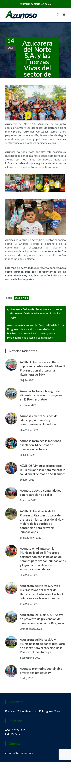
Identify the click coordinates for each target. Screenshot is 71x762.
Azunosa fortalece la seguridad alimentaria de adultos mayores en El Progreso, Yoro (41, 395)
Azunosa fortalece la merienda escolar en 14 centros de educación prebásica (40, 445)
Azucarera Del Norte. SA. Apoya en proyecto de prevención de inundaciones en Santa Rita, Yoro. (36, 313)
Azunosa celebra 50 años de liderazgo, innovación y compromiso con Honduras (39, 420)
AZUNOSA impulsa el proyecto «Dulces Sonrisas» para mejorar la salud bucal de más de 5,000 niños (42, 470)
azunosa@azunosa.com (19, 753)
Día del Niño (21, 298)
